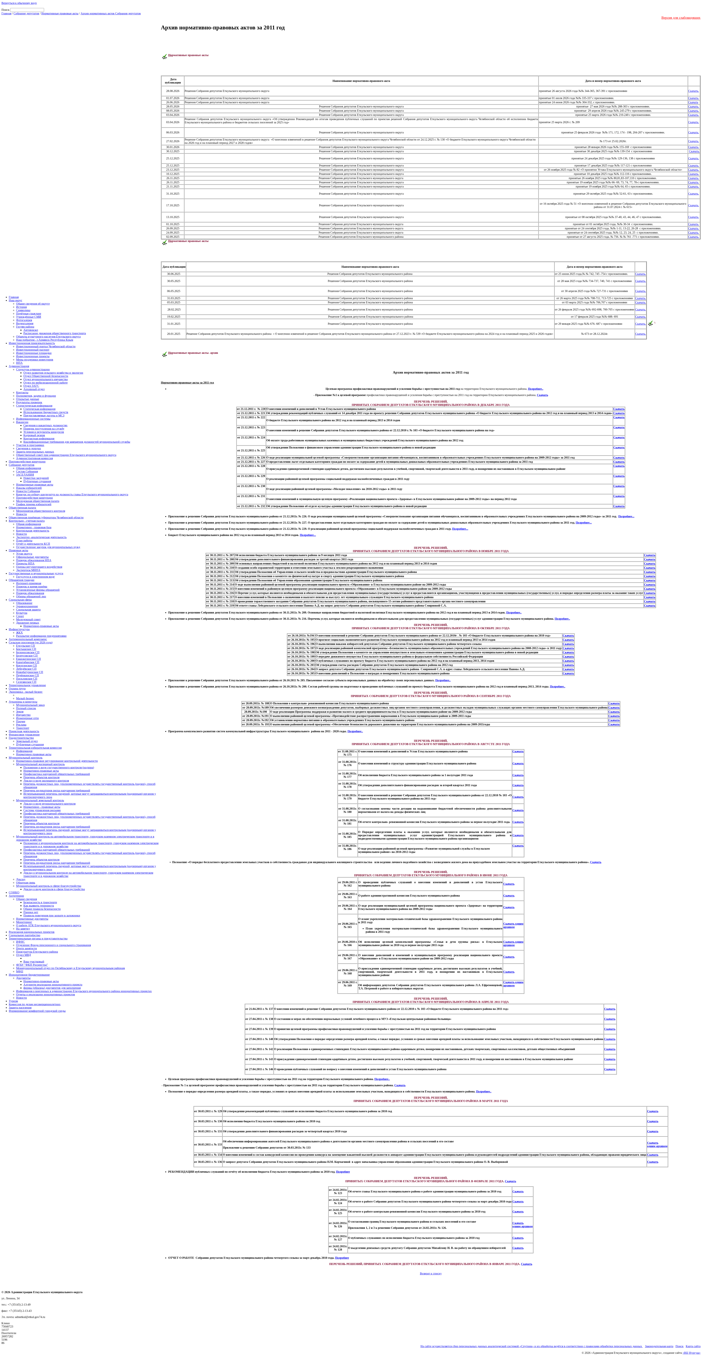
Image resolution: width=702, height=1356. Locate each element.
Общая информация (28, 468)
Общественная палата (22, 507)
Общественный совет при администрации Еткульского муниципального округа (66, 455)
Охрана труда (17, 688)
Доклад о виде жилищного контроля (46, 780)
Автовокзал (30, 330)
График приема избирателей (33, 504)
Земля (19, 711)
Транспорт (22, 728)
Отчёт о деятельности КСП (33, 543)
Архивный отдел (34, 389)
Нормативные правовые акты (59, 13)
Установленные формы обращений (38, 589)
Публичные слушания (37, 481)
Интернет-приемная (28, 583)
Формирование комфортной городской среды (37, 1010)
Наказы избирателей (29, 487)
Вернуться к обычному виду (19, 3)
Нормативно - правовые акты (41, 806)
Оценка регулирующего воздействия (39, 566)
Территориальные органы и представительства (38, 938)
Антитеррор (16, 895)
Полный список (26, 708)
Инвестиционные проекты (33, 356)
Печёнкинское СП (27, 675)
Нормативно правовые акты (33, 754)
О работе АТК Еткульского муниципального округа (48, 925)
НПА (19, 362)
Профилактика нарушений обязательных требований (56, 774)
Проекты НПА (25, 563)
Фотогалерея (24, 320)
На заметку (23, 928)
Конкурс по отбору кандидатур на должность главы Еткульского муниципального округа (72, 494)
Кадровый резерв (34, 435)
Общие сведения (26, 899)
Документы (23, 978)
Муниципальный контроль (25, 757)
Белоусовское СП (27, 655)
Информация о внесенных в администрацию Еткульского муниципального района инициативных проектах (84, 991)
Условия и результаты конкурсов (43, 431)
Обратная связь (25, 882)
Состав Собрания (27, 471)
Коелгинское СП (26, 665)
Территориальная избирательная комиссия (35, 747)
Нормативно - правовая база (33, 527)
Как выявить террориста (38, 905)
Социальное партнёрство (24, 935)
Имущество (23, 714)
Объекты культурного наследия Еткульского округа (48, 336)
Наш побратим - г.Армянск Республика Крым (44, 339)
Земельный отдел (27, 741)
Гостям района (25, 326)
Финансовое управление (24, 734)
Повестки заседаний (36, 478)
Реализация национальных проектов (31, 931)
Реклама (21, 724)
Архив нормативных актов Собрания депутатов (111, 13)
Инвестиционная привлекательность (32, 343)
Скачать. (693, 90)
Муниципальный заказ (30, 705)
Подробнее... (626, 516)
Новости (21, 514)
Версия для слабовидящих (681, 18)
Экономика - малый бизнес (26, 691)
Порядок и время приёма (31, 586)
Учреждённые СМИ (28, 316)
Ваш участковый (33, 961)
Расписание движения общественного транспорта (54, 333)
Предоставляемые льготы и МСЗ (43, 415)
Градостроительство (21, 737)
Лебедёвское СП (26, 668)
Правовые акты (18, 550)
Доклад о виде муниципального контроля (49, 803)
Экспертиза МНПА (28, 570)
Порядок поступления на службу (43, 428)
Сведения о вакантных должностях (45, 425)
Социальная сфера (20, 599)
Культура (21, 612)
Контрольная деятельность (32, 530)
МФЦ (19, 971)
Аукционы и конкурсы (23, 701)
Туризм (13, 1001)
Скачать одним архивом (513, 925)
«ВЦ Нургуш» (692, 1352)
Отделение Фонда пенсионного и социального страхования (53, 945)
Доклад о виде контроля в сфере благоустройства (54, 889)
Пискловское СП (26, 678)
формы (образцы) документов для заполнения (52, 987)
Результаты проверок (29, 402)
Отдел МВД (23, 955)
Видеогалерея (24, 323)
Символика (23, 310)
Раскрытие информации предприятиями (41, 635)
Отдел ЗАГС (31, 385)
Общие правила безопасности (42, 908)
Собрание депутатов (26, 13)
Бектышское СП (26, 649)
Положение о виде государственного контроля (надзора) (58, 767)
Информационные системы (33, 418)
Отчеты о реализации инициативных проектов (45, 994)
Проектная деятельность (24, 731)
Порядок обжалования (30, 593)
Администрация (19, 366)
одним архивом (522, 1226)
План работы (24, 540)
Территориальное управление (27, 685)
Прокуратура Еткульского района (37, 951)
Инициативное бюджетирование (29, 974)
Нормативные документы (32, 918)
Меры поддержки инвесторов (34, 359)
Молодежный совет (28, 619)
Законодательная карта (659, 1346)
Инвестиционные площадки (34, 353)
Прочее (20, 721)
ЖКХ (19, 632)
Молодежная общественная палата (37, 501)
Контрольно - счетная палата (27, 520)
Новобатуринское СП (29, 672)
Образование (24, 603)
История (21, 306)
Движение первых (27, 622)
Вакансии (22, 422)
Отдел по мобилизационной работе (45, 382)
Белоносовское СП (27, 652)
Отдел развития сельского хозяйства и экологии (53, 372)
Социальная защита (28, 609)
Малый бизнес (25, 698)
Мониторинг (24, 922)
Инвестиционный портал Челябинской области (46, 346)
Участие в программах (30, 445)
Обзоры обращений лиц (31, 596)
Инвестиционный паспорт (32, 349)
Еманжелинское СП (28, 658)
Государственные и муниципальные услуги (36, 573)
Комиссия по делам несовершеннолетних (35, 1004)
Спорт (20, 616)
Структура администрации (33, 369)
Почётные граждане (28, 313)
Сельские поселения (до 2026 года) (30, 642)
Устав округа (24, 553)
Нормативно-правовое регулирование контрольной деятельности (57, 760)
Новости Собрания (28, 491)
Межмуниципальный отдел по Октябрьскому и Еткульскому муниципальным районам (70, 968)
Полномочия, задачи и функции (36, 395)
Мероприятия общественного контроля (40, 510)
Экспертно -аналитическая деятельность (41, 537)
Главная (6, 13)
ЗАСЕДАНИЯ (25, 474)
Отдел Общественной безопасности (45, 376)
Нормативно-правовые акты (41, 626)
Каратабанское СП (27, 662)
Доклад (20, 879)
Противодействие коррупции (27, 461)
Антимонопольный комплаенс (28, 639)
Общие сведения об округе (33, 303)
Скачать (693, 102)
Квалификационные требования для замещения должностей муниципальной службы (76, 441)
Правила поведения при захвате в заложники (51, 915)
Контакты (22, 392)
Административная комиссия (34, 458)
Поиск (679, 1346)
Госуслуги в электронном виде (35, 576)
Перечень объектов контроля (41, 777)
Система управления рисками (42, 810)
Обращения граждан (21, 580)
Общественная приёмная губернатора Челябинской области (46, 517)
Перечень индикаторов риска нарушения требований (56, 790)
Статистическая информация (34, 405)
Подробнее (343, 1171)
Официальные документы (32, 556)
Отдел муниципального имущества (45, 379)
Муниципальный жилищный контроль (40, 764)
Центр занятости (26, 948)
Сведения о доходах (28, 448)
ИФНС (20, 941)
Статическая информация (39, 408)
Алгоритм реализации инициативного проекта (52, 984)
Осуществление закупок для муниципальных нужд (48, 547)
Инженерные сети (27, 718)
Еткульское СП (25, 645)
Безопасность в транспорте (40, 902)
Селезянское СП (26, 681)
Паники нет (30, 912)
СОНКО (14, 892)
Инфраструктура (19, 629)
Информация (24, 751)
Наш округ (15, 300)
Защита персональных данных (35, 451)
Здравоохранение (27, 606)
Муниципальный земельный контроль (40, 800)
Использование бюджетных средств (45, 412)
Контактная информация (38, 438)
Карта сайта (693, 1346)
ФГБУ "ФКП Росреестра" (32, 964)
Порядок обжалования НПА (33, 560)
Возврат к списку (431, 1273)
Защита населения (20, 1007)
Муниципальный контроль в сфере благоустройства (48, 885)
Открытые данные (27, 399)
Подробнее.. (535, 388)
